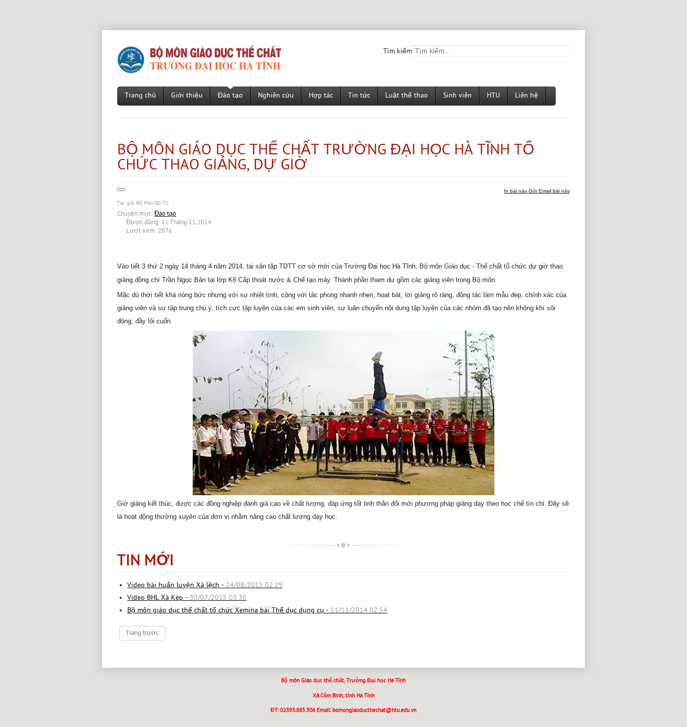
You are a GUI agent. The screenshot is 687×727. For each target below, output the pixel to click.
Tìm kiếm (397, 51)
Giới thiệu (187, 96)
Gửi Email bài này (549, 191)
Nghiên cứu (276, 96)
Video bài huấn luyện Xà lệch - (205, 585)
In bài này (516, 191)
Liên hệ (526, 96)
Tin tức (359, 96)
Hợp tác (321, 96)
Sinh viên (457, 96)
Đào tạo (230, 96)
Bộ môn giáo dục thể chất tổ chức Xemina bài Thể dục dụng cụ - (257, 610)
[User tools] (121, 189)
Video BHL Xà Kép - (186, 598)
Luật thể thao (406, 96)
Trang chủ (140, 96)
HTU (493, 96)
